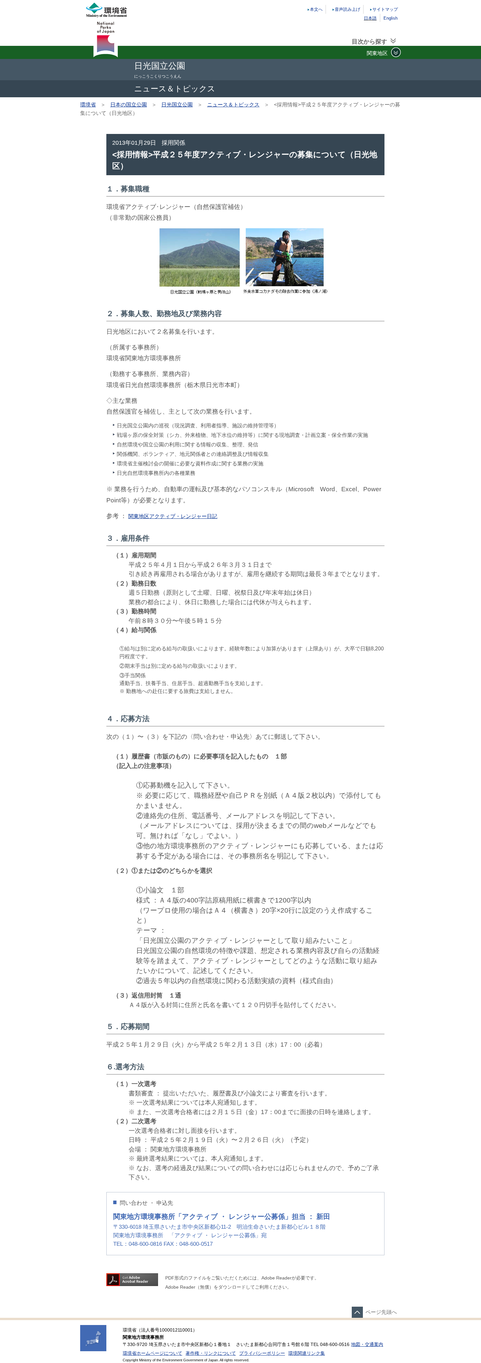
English (390, 18)
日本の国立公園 (128, 104)
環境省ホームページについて (152, 1353)
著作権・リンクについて (211, 1353)
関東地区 (377, 53)
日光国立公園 (177, 104)
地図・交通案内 (367, 1344)
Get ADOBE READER (132, 1279)
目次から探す (369, 41)
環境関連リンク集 (306, 1353)
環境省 (88, 104)
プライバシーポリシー (262, 1353)
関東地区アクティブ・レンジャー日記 (172, 516)
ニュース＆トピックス (233, 104)
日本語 (370, 18)
